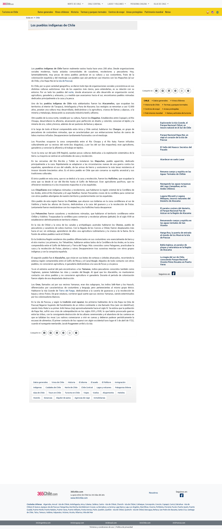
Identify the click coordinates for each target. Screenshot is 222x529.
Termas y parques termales (94, 11)
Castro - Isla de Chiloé (107, 504)
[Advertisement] (82, 49)
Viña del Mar (88, 512)
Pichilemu (160, 507)
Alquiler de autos (63, 398)
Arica (83, 504)
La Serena (111, 507)
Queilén (101, 510)
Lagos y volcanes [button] (116, 3)
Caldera (95, 504)
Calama (88, 504)
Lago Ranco (120, 507)
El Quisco (36, 507)
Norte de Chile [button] (75, 3)
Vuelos (96, 393)
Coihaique (140, 504)
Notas (168, 11)
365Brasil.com (111, 523)
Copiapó (165, 504)
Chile (38, 18)
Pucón (174, 507)
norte (70, 92)
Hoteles (121, 393)
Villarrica (78, 512)
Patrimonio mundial (154, 11)
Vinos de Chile (58, 382)
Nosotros (153, 493)
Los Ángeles (134, 507)
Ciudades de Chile (53, 387)
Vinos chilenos (62, 11)
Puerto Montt (38, 510)
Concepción (150, 504)
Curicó (172, 504)
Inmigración (120, 382)
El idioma (83, 382)
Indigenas (37, 387)
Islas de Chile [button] (160, 3)
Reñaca (156, 510)
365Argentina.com (43, 523)
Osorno (152, 507)
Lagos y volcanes (104, 387)
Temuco (42, 512)
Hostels (36, 398)
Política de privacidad (124, 527)
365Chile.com (145, 523)
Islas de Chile (39, 393)
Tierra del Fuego (67, 291)
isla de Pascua (65, 81)
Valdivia (49, 512)
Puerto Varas (62, 510)
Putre (95, 510)
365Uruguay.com (77, 523)
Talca (36, 512)
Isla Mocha (73, 507)
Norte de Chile (71, 387)
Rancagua (148, 510)
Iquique (44, 507)
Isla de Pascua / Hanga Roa (58, 507)
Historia (74, 11)
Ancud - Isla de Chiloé (60, 504)
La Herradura (101, 507)
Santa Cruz (182, 510)
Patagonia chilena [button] (139, 3)
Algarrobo (47, 504)
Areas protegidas (134, 11)
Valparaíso (57, 512)
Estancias (48, 398)
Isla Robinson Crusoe (87, 507)
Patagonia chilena (123, 387)
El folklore (106, 382)
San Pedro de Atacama (168, 510)
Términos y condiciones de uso (101, 527)
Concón (158, 504)
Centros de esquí (116, 11)
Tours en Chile (54, 393)
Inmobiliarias (99, 398)
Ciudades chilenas (34, 504)
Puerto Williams (74, 510)
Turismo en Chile (10, 11)
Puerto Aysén (183, 507)
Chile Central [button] (94, 3)
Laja (127, 507)
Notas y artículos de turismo (179, 113)
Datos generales (45, 11)
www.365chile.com (79, 498)
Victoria (65, 512)
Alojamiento (108, 393)
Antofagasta (75, 504)
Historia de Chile (152, 105)
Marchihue (144, 507)
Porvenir (168, 507)
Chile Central (87, 387)
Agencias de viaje (82, 398)
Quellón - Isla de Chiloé (114, 510)
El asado (94, 382)
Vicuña (72, 512)
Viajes (86, 393)
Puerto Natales (50, 510)
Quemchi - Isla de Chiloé (134, 510)
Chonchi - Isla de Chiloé (126, 504)
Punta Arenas (86, 510)
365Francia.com (179, 523)
